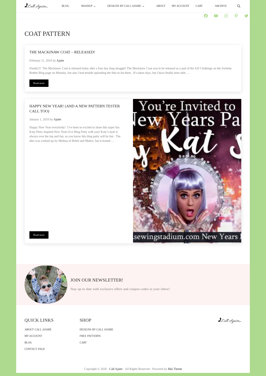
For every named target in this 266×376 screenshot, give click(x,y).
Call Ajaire (115, 369)
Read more (40, 84)
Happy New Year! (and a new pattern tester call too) (74, 108)
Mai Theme (175, 369)
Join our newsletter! (96, 280)
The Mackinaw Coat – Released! (62, 52)
